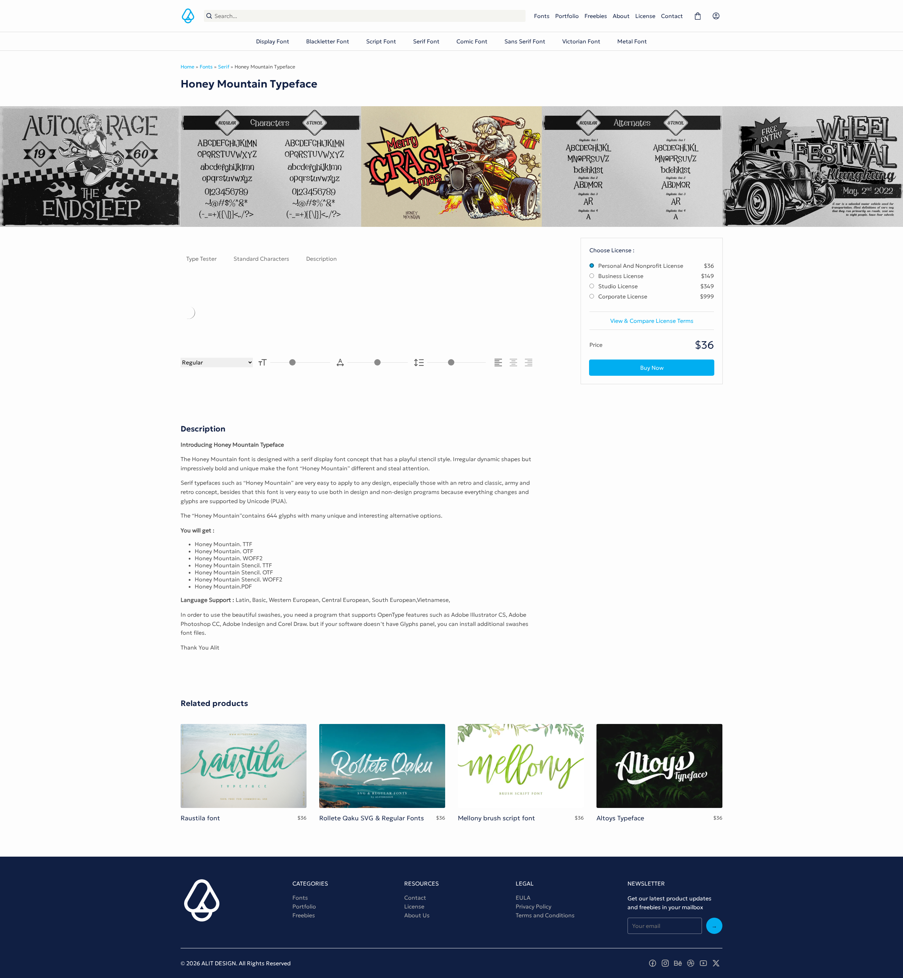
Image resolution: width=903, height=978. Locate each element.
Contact (672, 15)
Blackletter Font (327, 41)
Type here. (263, 312)
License (645, 15)
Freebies (595, 15)
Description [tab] (321, 258)
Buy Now (651, 367)
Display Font (272, 41)
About (621, 15)
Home (187, 67)
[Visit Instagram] (665, 963)
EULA (523, 897)
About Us (417, 915)
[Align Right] (529, 362)
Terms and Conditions (545, 915)
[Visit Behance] (678, 963)
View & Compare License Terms (651, 320)
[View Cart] (697, 16)
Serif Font (426, 41)
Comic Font (471, 41)
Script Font (381, 41)
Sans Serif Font (524, 41)
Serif (223, 67)
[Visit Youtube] (703, 963)
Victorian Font (581, 41)
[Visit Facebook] (652, 963)
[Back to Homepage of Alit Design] (188, 15)
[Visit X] (716, 963)
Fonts (542, 15)
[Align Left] (499, 362)
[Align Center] (514, 362)
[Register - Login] (716, 16)
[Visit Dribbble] (690, 963)
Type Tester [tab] (201, 258)
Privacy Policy (533, 906)
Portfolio (567, 15)
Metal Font (632, 41)
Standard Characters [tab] (261, 258)
